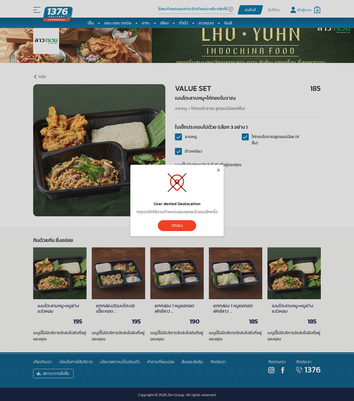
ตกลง (177, 225)
